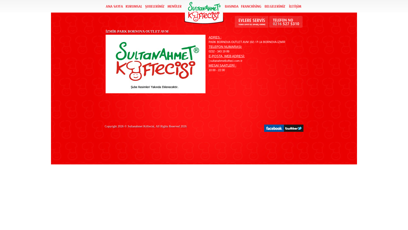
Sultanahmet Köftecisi (141, 126)
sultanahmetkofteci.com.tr (226, 60)
